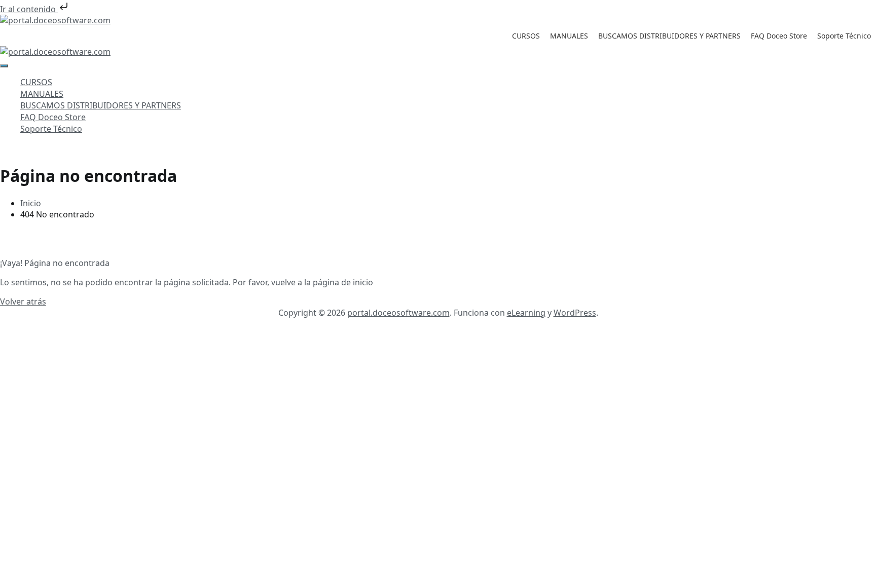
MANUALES (569, 36)
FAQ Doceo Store (779, 36)
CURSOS (526, 36)
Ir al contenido (29, 9)
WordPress (575, 312)
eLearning (526, 312)
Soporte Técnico (844, 36)
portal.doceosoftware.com (398, 312)
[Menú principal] (4, 65)
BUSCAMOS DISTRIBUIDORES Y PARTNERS (669, 36)
